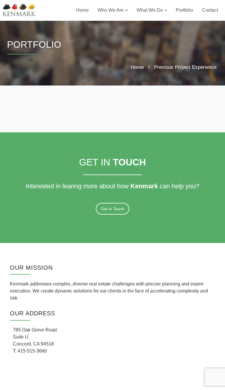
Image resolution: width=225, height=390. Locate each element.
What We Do (150, 10)
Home (82, 10)
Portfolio (184, 10)
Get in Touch (112, 208)
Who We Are (111, 10)
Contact (210, 10)
